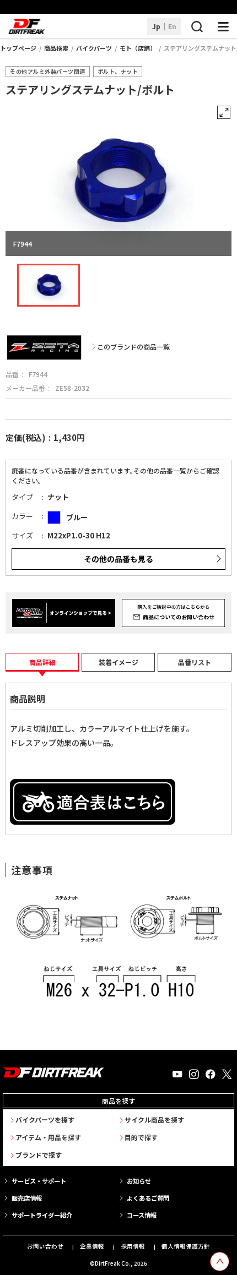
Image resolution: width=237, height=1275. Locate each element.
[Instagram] (194, 1075)
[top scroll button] (219, 1261)
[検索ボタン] (197, 26)
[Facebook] (211, 1075)
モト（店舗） (138, 47)
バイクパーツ (94, 47)
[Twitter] (226, 1075)
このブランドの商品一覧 (133, 347)
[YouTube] (177, 1075)
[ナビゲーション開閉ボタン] (223, 26)
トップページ (18, 47)
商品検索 (56, 47)
